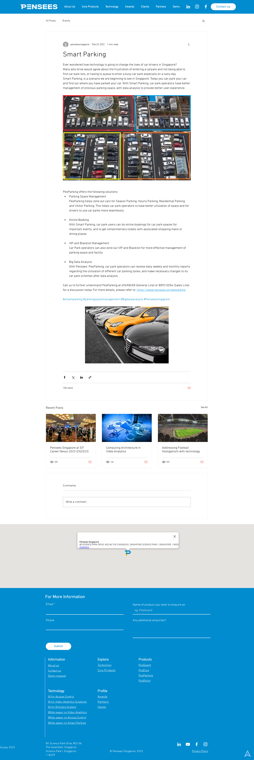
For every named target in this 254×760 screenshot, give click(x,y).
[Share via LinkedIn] (81, 377)
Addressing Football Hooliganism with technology (181, 449)
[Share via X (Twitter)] (73, 377)
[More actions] (189, 44)
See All (204, 407)
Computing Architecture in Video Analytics (123, 449)
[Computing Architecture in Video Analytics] (127, 428)
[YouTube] (187, 744)
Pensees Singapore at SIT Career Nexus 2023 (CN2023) (69, 449)
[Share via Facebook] (64, 377)
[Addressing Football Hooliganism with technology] (183, 428)
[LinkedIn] (188, 6)
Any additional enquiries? (149, 620)
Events (66, 20)
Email (49, 604)
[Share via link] (90, 377)
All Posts (51, 20)
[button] (203, 20)
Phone (50, 620)
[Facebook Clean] (205, 6)
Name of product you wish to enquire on (159, 605)
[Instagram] (197, 6)
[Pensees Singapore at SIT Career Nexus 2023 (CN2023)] (71, 428)
